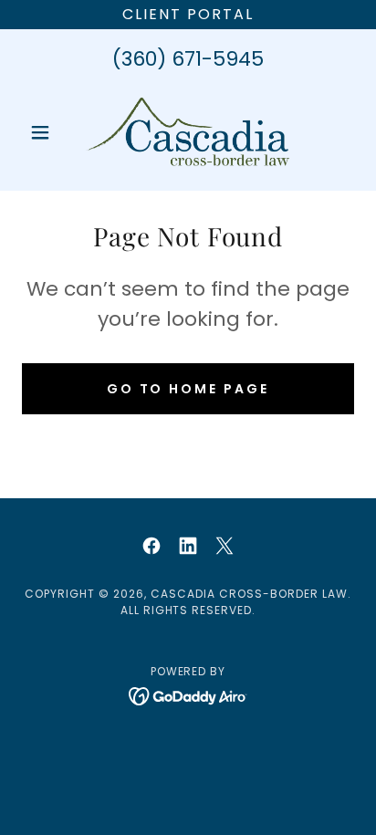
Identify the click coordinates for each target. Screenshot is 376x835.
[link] (188, 132)
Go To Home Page (188, 389)
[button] (47, 132)
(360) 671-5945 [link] (188, 59)
